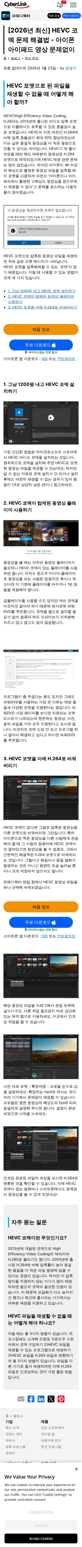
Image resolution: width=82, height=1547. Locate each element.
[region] (41, 1505)
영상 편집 (31, 58)
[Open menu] (73, 5)
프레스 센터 (13, 1434)
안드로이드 (66, 358)
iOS (45, 358)
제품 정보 (41, 329)
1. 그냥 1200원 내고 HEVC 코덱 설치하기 (42, 291)
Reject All (41, 1525)
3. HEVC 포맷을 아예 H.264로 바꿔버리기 (42, 307)
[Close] (77, 1469)
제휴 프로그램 (15, 1447)
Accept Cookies (41, 1538)
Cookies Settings (41, 1511)
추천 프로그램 (51, 1447)
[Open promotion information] (59, 5)
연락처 (10, 1453)
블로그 (15, 58)
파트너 (10, 1440)
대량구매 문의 (51, 1440)
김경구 (70, 68)
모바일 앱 (48, 1434)
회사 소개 (12, 1427)
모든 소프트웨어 (52, 1427)
